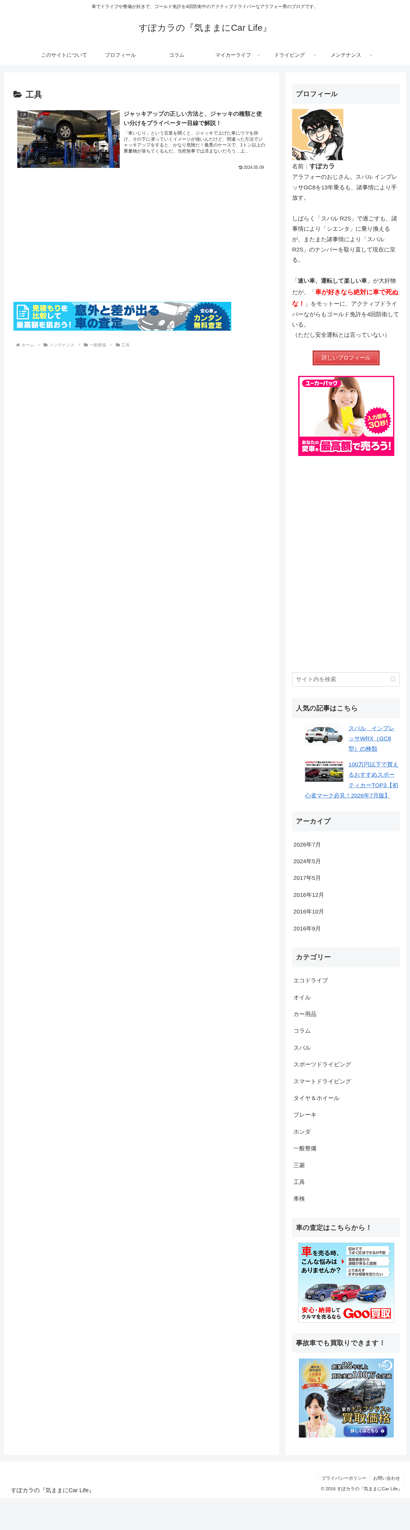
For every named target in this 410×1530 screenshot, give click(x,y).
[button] (393, 679)
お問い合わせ (386, 1478)
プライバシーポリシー (344, 1478)
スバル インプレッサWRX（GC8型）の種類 (371, 738)
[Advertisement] (141, 247)
